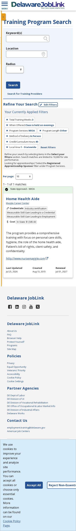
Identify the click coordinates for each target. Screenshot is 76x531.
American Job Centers (18, 431)
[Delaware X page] (37, 307)
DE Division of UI (15, 398)
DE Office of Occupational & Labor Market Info (31, 406)
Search (13, 85)
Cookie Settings (15, 381)
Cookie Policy (14, 377)
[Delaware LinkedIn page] (17, 307)
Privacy (10, 363)
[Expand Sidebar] (3, 16)
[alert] (38, 190)
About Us (12, 330)
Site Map (11, 349)
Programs (12, 345)
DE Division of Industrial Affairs (23, 409)
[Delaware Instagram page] (24, 307)
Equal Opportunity (16, 366)
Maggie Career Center (17, 203)
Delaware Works (16, 413)
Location (12, 48)
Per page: (8, 176)
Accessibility (13, 374)
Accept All (34, 485)
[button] (4, 5)
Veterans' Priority (16, 370)
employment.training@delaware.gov (26, 427)
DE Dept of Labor (16, 395)
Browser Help (14, 338)
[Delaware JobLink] (38, 5)
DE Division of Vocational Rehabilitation (27, 402)
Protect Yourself (15, 341)
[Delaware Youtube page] (31, 307)
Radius (10, 64)
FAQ (9, 334)
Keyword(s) (14, 33)
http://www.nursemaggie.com (25, 258)
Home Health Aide (22, 198)
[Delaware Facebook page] (10, 307)
